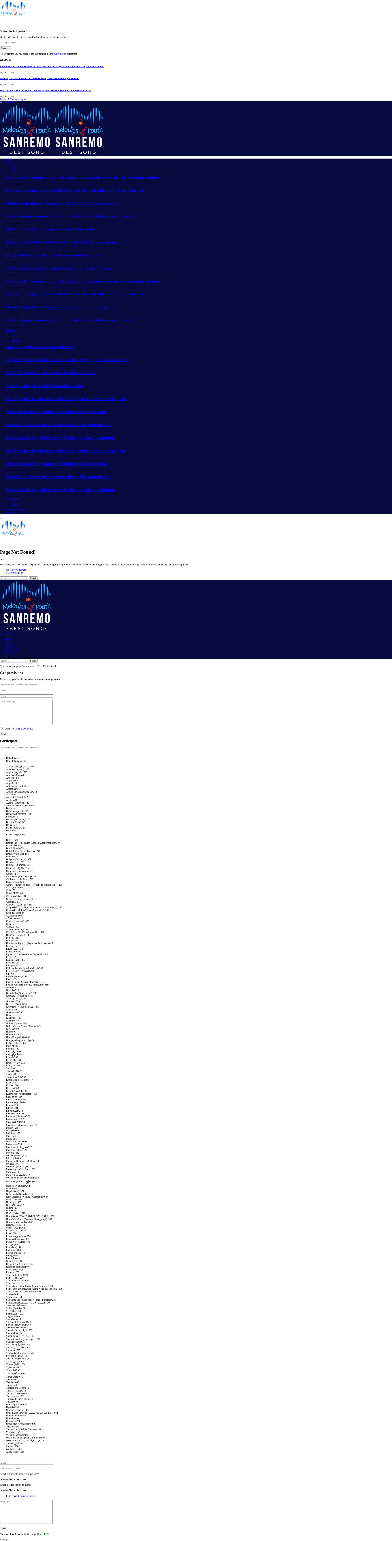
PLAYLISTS (12, 513)
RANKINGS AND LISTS (17, 510)
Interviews (12, 499)
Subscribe (9, 102)
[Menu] (1, 102)
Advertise (10, 647)
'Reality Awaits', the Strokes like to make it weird (45, 386)
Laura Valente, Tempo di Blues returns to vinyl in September (54, 255)
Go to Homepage (14, 572)
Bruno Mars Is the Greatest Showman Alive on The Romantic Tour (58, 425)
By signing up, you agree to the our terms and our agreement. (40, 53)
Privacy (9, 641)
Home (9, 160)
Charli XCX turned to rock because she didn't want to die (51, 373)
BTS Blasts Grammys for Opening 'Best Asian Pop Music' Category (59, 268)
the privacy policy (24, 728)
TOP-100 (10, 329)
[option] (199, 758)
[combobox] (196, 753)
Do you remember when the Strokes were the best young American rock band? (67, 360)
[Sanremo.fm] (52, 154)
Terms (9, 644)
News (9, 163)
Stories (10, 507)
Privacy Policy (59, 53)
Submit (33, 661)
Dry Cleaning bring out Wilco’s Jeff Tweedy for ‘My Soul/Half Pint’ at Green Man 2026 (45, 90)
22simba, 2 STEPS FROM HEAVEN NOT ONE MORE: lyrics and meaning (65, 242)
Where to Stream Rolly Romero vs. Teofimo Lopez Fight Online (56, 412)
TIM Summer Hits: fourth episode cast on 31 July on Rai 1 (52, 229)
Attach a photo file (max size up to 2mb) (19, 1474)
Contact (10, 652)
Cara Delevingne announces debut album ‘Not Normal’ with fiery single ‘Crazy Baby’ (73, 216)
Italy (14, 168)
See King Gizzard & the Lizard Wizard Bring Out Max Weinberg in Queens (39, 78)
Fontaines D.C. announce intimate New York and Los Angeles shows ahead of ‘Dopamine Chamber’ (52, 66)
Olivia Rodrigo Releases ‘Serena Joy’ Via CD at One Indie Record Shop (62, 203)
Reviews (11, 332)
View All (15, 171)
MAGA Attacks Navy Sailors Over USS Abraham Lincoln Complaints (60, 438)
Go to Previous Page (16, 570)
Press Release (12, 650)
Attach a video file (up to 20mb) (15, 1484)
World (14, 165)
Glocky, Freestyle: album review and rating (40, 347)
